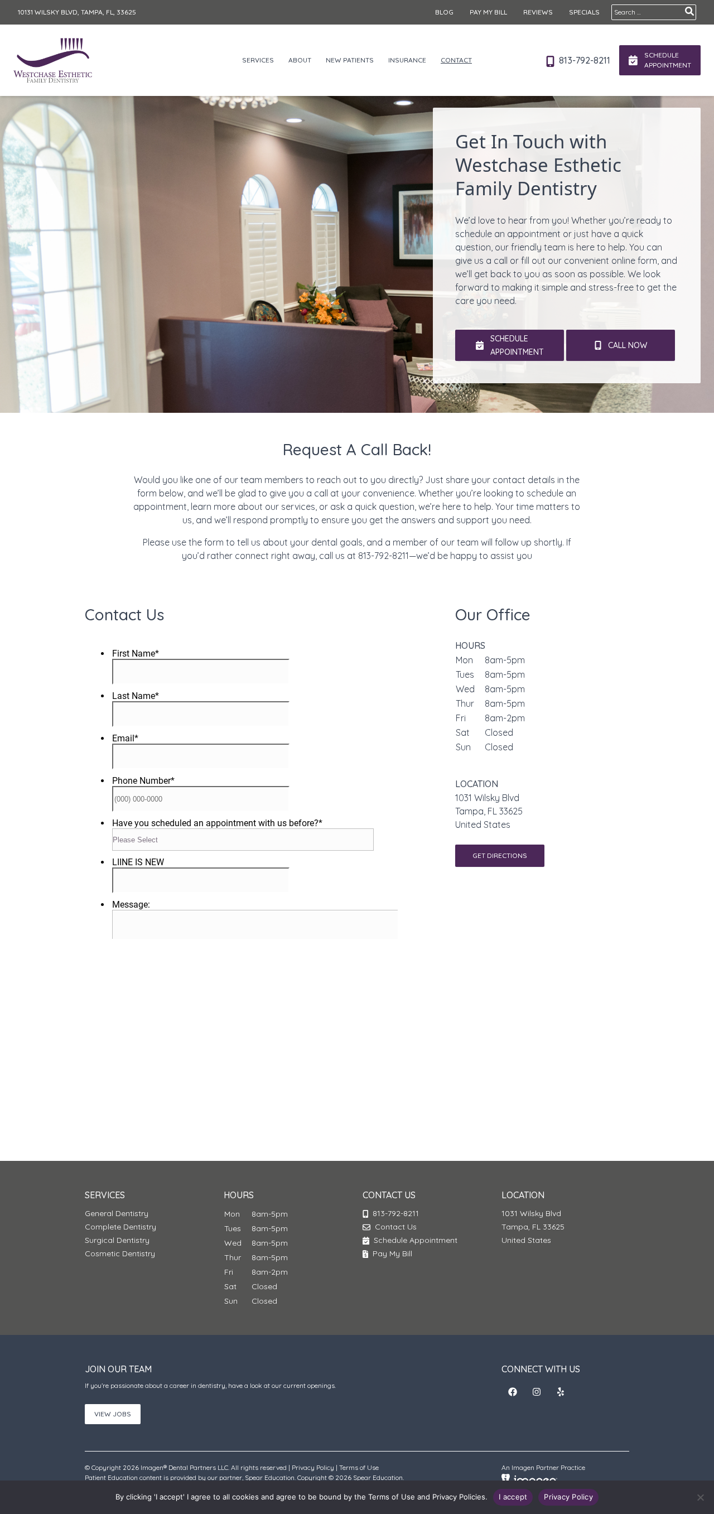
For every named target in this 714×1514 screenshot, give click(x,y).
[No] (700, 1497)
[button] (512, 1392)
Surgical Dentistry (117, 1240)
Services (258, 60)
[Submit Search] (689, 11)
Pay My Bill (488, 12)
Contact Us (396, 1227)
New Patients (350, 60)
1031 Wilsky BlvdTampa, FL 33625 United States (489, 811)
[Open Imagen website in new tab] (529, 1479)
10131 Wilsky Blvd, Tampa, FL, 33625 (77, 12)
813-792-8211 (583, 60)
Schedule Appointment (414, 1240)
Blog (444, 12)
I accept (513, 1496)
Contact (456, 60)
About (299, 60)
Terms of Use (359, 1467)
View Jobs (112, 1414)
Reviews (538, 12)
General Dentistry (116, 1213)
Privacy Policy (313, 1467)
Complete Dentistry (120, 1227)
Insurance (407, 60)
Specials (584, 12)
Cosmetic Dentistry (120, 1253)
